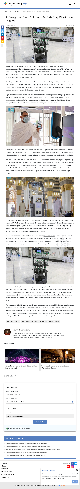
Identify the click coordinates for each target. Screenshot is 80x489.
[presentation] (6, 358)
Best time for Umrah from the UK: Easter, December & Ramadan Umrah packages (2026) (32, 449)
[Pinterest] (2, 38)
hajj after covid (13, 321)
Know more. (61, 478)
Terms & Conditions (8, 474)
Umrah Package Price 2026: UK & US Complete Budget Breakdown (26, 452)
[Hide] (2, 45)
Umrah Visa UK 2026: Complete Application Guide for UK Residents (26, 443)
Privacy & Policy (7, 471)
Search (40, 422)
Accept (75, 482)
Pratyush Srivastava (21, 330)
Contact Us (5, 477)
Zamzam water (49, 236)
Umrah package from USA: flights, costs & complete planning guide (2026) (28, 446)
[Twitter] (2, 30)
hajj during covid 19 (29, 321)
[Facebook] (2, 27)
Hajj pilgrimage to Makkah (49, 321)
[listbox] (40, 358)
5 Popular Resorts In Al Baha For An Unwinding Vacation (55, 367)
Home (4, 466)
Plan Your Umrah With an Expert (20, 428)
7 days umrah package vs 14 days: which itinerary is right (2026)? (25, 455)
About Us (5, 468)
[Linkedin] (2, 34)
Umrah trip (26, 289)
